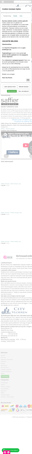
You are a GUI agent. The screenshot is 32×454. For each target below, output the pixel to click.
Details (15, 16)
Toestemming (7, 16)
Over (21, 16)
